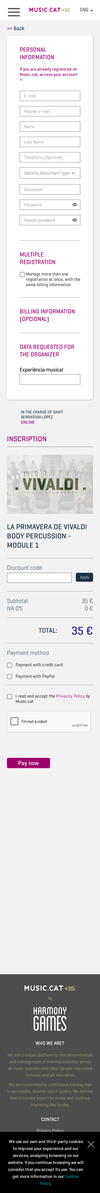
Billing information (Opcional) (47, 315)
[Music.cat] (50, 12)
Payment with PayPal (35, 676)
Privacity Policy (70, 696)
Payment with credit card (39, 664)
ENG (84, 10)
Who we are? (50, 1043)
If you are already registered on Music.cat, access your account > (49, 74)
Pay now (28, 763)
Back (15, 28)
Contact (50, 1119)
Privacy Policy (50, 1131)
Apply (84, 577)
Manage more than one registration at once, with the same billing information (53, 279)
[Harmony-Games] (50, 1018)
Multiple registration (38, 258)
